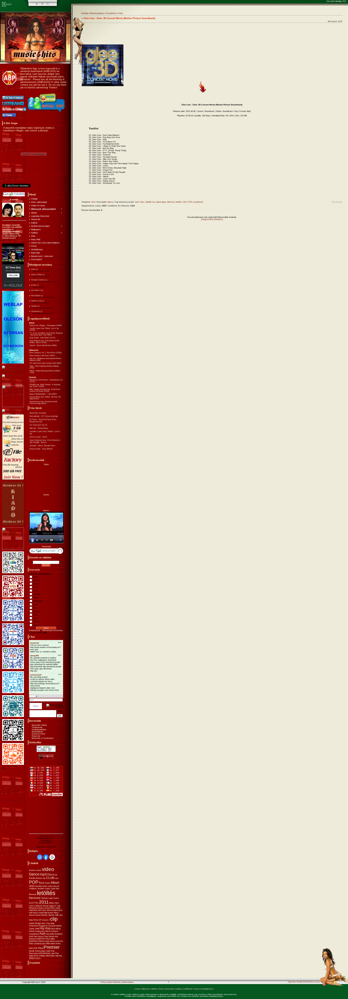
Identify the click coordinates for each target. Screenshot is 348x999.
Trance (36, 625)
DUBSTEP (40, 939)
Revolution (35, 295)
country (38, 886)
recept (46, 908)
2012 (32, 958)
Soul (35, 618)
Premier (52, 947)
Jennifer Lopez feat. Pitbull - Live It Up (44, 328)
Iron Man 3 (36, 290)
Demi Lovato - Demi (38, 437)
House (36, 597)
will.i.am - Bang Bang (39, 428)
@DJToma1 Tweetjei (11, 188)
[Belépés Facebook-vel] (46, 857)
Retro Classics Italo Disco (39, 355)
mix (44, 878)
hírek (44, 886)
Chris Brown (49, 936)
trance (39, 878)
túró (40, 910)
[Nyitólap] (37, 4)
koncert (56, 886)
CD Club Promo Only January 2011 (43, 363)
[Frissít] (58, 696)
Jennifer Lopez (43, 888)
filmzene (32, 894)
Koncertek (169, 989)
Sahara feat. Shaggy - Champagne (43, 325)
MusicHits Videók (39, 725)
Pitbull (40, 948)
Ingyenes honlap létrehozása (300, 982)
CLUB (50, 877)
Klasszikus (38, 601)
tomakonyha (56, 910)
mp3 (43, 874)
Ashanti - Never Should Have (40, 345)
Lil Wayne (38, 906)
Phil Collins (50, 939)
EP (40, 920)
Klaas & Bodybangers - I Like (40, 394)
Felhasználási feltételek (110, 982)
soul (31, 936)
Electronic (35, 898)
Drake (47, 883)
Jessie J (45, 920)
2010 (31, 886)
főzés (52, 908)
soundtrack (34, 934)
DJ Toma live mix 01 (38, 425)
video (48, 869)
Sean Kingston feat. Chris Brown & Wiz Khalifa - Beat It (45, 441)
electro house (35, 915)
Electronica (34, 953)
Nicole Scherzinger (37, 951)
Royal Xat (36, 736)
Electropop (44, 953)
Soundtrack (111, 13)
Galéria (178, 989)
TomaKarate (37, 727)
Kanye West (53, 913)
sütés (57, 908)
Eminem (54, 931)
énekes (32, 870)
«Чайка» (33, 888)
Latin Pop (55, 953)
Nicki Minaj (55, 929)
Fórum (196, 989)
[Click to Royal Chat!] (47, 112)
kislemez (33, 941)
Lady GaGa (53, 898)
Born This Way (48, 923)
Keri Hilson (46, 931)
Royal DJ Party (38, 734)
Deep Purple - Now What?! (40, 338)
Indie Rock (33, 956)
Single (38, 923)
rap (45, 912)
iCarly (33, 285)
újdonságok (161, 202)
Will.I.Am (59, 915)
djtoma (110, 202)
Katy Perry (33, 920)
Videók (154, 989)
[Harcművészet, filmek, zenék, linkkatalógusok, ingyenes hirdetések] (14, 382)
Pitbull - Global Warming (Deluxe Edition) (45, 371)
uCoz (317, 982)
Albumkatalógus (97, 13)
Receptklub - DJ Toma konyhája (44, 416)
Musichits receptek (38, 413)
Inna (47, 934)
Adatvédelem (128, 982)
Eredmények (34, 630)
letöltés (46, 893)
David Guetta (35, 931)
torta (49, 910)
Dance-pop (43, 941)
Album (55, 882)
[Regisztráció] (42, 4)
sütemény (33, 910)
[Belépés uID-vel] (39, 857)
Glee (33, 269)
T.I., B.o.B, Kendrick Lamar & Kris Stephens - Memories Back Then (46, 334)
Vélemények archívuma (52, 630)
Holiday (42, 956)
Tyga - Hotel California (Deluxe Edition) (44, 366)
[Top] (168, 982)
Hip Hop (45, 928)
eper (44, 910)
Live (56, 878)
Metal (35, 604)
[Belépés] (48, 4)
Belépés (218, 219)
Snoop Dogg (48, 906)
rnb (30, 912)
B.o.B (48, 926)
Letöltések (187, 989)
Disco (35, 587)
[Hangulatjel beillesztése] (61, 696)
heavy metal (38, 913)
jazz (44, 943)
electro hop (55, 941)
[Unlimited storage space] (11, 410)
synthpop (38, 943)
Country (36, 580)
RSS (344, 1)
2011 (44, 901)
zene (31, 923)
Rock (35, 615)
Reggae (36, 611)
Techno (36, 622)
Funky (36, 591)
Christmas (33, 926)
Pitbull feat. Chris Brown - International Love (46, 380)
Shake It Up (36, 301)
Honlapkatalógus (39, 729)
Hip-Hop (36, 594)
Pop (35, 608)
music (38, 870)
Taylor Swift (34, 929)
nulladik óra (150, 202)
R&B (42, 933)
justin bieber (56, 926)
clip (54, 919)
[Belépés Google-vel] (52, 857)
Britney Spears (48, 915)
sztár (49, 886)
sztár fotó (55, 888)
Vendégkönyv (207, 989)
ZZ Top (57, 906)
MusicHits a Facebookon (43, 738)
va (56, 874)
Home (137, 989)
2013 (37, 958)
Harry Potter (36, 274)
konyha (40, 908)
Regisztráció (207, 219)
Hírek (160, 989)
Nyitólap (84, 13)
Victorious (35, 311)
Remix (32, 878)
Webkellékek (37, 732)
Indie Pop (50, 951)
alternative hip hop (54, 956)
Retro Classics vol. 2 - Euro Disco (42, 353)
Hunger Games (38, 280)
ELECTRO (33, 903)
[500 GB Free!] (13, 479)
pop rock (33, 948)
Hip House (38, 936)
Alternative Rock (53, 943)
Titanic (34, 306)
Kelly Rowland (56, 934)
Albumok (146, 989)
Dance (36, 584)
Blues (35, 577)
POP (33, 882)
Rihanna (32, 908)
